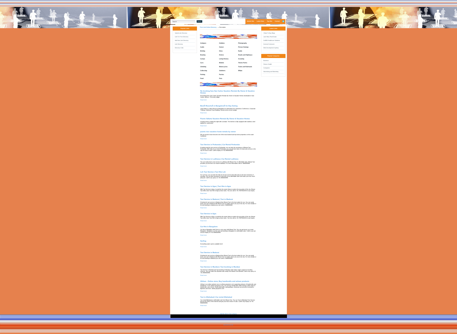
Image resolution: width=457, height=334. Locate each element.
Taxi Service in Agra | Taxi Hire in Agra (215, 186)
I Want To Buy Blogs (269, 33)
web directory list (228, 325)
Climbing (203, 67)
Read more (203, 100)
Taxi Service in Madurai (209, 252)
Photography (242, 43)
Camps (202, 59)
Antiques (203, 43)
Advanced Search (208, 21)
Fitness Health (267, 64)
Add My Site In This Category (228, 313)
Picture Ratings (243, 47)
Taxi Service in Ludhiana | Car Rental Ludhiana (219, 159)
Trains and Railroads (245, 67)
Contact (277, 21)
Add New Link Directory (182, 40)
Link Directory (179, 44)
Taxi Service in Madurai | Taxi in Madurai (216, 199)
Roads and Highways (245, 55)
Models (221, 63)
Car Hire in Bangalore (209, 227)
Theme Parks (242, 63)
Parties (221, 74)
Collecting (203, 70)
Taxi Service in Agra (208, 214)
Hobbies (222, 43)
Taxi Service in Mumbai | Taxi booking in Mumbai (220, 267)
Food (202, 78)
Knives (221, 55)
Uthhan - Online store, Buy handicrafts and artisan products (224, 281)
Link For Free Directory (181, 36)
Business (266, 60)
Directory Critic (179, 47)
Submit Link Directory (181, 33)
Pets (220, 78)
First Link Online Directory (208, 27)
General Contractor (269, 44)
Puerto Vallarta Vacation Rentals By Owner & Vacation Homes (225, 119)
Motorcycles (223, 67)
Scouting (241, 59)
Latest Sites (260, 21)
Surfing (203, 241)
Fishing (202, 74)
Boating (202, 55)
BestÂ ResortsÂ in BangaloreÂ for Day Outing (219, 106)
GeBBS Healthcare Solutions (271, 40)
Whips (240, 70)
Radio (240, 51)
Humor (221, 47)
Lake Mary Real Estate (270, 36)
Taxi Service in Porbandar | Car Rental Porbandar (220, 144)
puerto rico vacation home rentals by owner (218, 132)
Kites (221, 51)
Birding (202, 51)
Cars (202, 63)
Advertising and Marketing (270, 71)
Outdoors (222, 70)
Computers (266, 68)
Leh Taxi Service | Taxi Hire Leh (213, 172)
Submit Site (250, 21)
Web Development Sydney (271, 47)
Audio (202, 47)
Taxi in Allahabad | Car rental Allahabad (216, 297)
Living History (223, 59)
